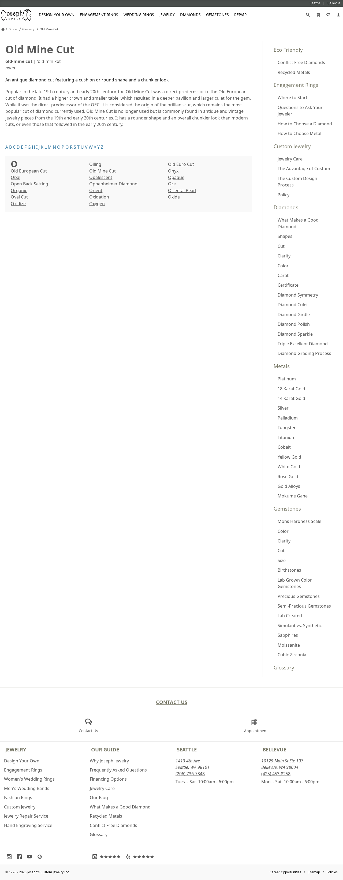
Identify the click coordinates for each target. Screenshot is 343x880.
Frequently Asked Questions (118, 770)
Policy (283, 195)
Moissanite (289, 645)
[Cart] (318, 15)
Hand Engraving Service (28, 825)
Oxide (174, 197)
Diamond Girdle (294, 314)
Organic (19, 190)
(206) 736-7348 (190, 774)
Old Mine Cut (102, 171)
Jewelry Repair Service (26, 816)
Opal (15, 177)
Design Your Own (56, 14)
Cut (281, 246)
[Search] (307, 15)
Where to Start (292, 97)
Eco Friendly (288, 49)
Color (283, 266)
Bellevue (274, 749)
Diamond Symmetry (298, 295)
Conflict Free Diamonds (301, 62)
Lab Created (290, 616)
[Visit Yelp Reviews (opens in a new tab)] (141, 856)
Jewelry (167, 14)
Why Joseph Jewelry (109, 761)
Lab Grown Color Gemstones (295, 583)
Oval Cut (19, 197)
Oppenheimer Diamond (113, 184)
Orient (95, 190)
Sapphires (288, 635)
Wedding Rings (139, 14)
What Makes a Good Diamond (298, 223)
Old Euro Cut (181, 164)
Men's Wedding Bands (26, 788)
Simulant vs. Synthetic (300, 625)
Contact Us (171, 702)
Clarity (284, 256)
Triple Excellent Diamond (303, 344)
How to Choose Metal (299, 133)
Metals (282, 366)
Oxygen (97, 204)
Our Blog (99, 797)
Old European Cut (29, 171)
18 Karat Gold (291, 389)
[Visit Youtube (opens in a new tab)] (31, 856)
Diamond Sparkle (295, 334)
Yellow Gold (289, 457)
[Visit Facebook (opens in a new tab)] (20, 856)
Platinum (287, 379)
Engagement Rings (99, 14)
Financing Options (108, 779)
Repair (240, 14)
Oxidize (18, 204)
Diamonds (190, 14)
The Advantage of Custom (304, 168)
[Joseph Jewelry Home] (3, 29)
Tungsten (287, 427)
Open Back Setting (29, 184)
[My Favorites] (328, 15)
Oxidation (99, 197)
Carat (283, 275)
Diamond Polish (294, 324)
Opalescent (100, 177)
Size (282, 560)
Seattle (187, 749)
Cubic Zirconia (292, 655)
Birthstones (289, 570)
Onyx (173, 171)
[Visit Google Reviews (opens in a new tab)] (107, 856)
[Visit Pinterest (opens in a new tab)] (41, 856)
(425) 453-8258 (275, 774)
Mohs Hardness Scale (299, 521)
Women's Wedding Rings (29, 779)
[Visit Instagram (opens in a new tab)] (10, 856)
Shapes (285, 236)
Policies (332, 872)
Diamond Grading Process (304, 353)
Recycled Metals (294, 72)
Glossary (284, 667)
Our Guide (105, 749)
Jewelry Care (290, 159)
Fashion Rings (18, 797)
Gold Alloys (289, 486)
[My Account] (338, 15)
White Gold (289, 467)
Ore (172, 184)
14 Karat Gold (291, 398)
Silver (283, 408)
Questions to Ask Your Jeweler (300, 110)
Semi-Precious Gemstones (304, 606)
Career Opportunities (285, 872)
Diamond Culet (293, 305)
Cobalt (284, 447)
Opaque (176, 177)
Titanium (287, 437)
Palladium (288, 418)
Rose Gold (288, 477)
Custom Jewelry (292, 146)
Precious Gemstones (299, 596)
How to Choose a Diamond (305, 124)
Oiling (95, 164)
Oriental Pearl (182, 190)
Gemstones (217, 14)
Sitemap (314, 872)
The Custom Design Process (297, 181)
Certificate (288, 285)
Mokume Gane (293, 496)
